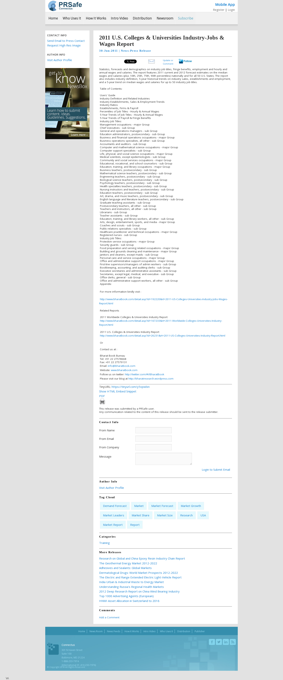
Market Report (113, 525)
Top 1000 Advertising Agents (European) (126, 596)
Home (53, 18)
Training (104, 543)
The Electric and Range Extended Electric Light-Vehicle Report (140, 577)
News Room (96, 631)
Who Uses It (72, 18)
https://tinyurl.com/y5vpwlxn (131, 387)
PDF (102, 396)
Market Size (165, 515)
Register (218, 10)
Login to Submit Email (216, 469)
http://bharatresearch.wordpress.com (150, 378)
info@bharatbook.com (121, 366)
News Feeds (113, 631)
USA (203, 515)
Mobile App (225, 4)
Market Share (140, 515)
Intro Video (119, 18)
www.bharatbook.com (124, 370)
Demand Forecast (115, 506)
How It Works (96, 18)
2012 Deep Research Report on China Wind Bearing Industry (139, 591)
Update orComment (168, 61)
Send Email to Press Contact (66, 41)
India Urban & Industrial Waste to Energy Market (131, 582)
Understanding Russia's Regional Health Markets (131, 587)
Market (139, 506)
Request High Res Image (64, 45)
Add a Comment (109, 617)
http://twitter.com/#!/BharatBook (144, 374)
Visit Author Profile (59, 60)
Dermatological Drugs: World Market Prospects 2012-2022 (138, 573)
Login (231, 10)
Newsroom (165, 18)
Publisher (200, 631)
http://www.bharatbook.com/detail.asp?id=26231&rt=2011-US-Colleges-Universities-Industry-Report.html (162, 335)
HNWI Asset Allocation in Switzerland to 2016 (129, 601)
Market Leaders (113, 515)
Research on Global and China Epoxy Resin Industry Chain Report (142, 558)
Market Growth (191, 506)
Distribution (142, 18)
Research (186, 515)
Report (135, 525)
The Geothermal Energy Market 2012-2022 (128, 563)
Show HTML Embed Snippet (117, 391)
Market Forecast (162, 506)
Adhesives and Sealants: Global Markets (125, 568)
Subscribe (185, 18)
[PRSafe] (65, 6)
